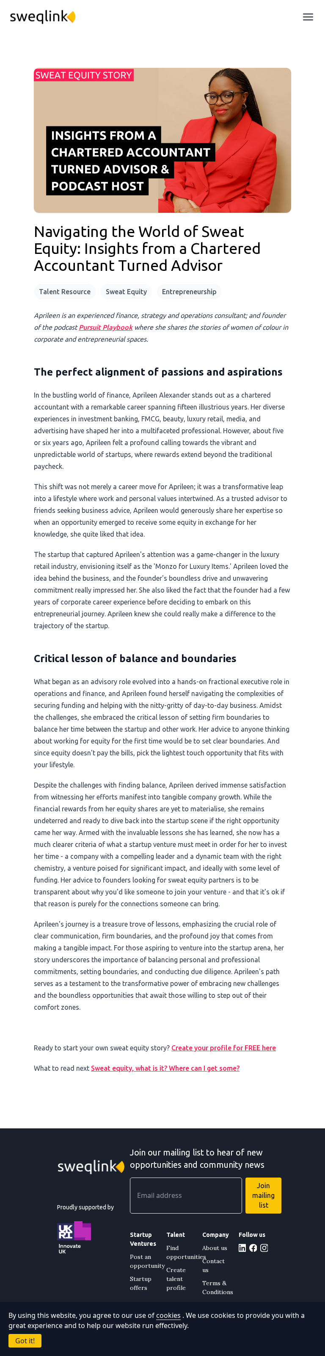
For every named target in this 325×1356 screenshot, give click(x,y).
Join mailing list (263, 1195)
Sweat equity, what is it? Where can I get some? (165, 1068)
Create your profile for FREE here (223, 1048)
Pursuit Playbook (105, 327)
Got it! (25, 1340)
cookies (168, 1315)
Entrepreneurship (189, 291)
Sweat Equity (126, 291)
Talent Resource (65, 291)
